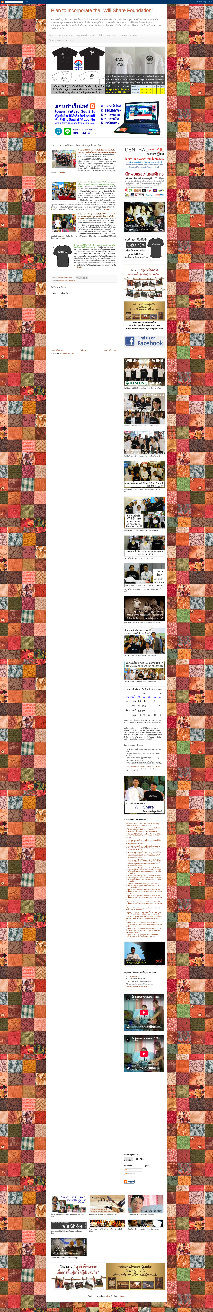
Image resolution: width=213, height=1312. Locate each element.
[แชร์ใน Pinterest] (86, 278)
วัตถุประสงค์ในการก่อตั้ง (86, 35)
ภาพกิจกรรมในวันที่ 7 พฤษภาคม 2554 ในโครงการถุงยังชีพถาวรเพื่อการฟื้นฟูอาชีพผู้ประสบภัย (143, 824)
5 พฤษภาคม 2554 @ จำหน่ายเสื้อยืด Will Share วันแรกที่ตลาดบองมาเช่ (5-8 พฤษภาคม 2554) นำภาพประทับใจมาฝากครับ (96, 216)
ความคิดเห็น (131, 1174)
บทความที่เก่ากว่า (110, 350)
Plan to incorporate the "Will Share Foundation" (102, 10)
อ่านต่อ (62, 173)
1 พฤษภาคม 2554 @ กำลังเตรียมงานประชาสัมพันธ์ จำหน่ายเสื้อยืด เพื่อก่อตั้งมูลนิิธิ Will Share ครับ (142, 935)
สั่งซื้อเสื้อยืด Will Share (107, 35)
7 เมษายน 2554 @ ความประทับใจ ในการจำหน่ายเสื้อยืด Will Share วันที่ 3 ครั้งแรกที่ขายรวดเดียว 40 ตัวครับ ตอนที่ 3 (144, 918)
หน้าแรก (52, 35)
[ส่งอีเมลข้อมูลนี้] (77, 278)
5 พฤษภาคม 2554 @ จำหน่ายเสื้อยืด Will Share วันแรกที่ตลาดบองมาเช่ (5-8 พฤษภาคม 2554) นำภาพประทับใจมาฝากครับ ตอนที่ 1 (143, 930)
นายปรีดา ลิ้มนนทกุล (132, 976)
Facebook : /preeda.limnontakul (136, 986)
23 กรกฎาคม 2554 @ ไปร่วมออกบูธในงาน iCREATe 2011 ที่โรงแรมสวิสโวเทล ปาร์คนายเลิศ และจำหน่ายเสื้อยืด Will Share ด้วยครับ (143, 885)
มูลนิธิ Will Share (63, 280)
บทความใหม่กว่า (57, 350)
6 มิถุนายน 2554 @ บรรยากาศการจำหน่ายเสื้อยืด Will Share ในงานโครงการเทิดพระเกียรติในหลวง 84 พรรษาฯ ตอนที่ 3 (144, 891)
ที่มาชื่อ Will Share (66, 35)
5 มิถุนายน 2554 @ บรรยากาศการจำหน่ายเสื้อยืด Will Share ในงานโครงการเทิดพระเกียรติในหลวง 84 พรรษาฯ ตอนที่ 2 (144, 897)
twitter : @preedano (132, 989)
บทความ (130, 1170)
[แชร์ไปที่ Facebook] (84, 278)
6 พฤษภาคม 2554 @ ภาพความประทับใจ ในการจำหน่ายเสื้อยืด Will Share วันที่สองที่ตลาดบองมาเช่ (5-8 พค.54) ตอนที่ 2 (96, 184)
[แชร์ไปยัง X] (81, 278)
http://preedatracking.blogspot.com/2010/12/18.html (143, 766)
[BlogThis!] (79, 278)
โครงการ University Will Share (61, 40)
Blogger (122, 1296)
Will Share (72, 280)
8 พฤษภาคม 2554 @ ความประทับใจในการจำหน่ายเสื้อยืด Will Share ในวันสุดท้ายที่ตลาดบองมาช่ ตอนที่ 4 (143, 913)
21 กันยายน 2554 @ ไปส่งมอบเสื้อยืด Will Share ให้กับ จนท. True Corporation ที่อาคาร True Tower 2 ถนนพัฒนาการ (143, 835)
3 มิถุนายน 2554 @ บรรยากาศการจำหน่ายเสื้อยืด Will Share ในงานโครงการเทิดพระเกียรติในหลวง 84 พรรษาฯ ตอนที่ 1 (144, 903)
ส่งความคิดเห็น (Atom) (67, 354)
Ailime (108, 1296)
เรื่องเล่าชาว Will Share (128, 35)
